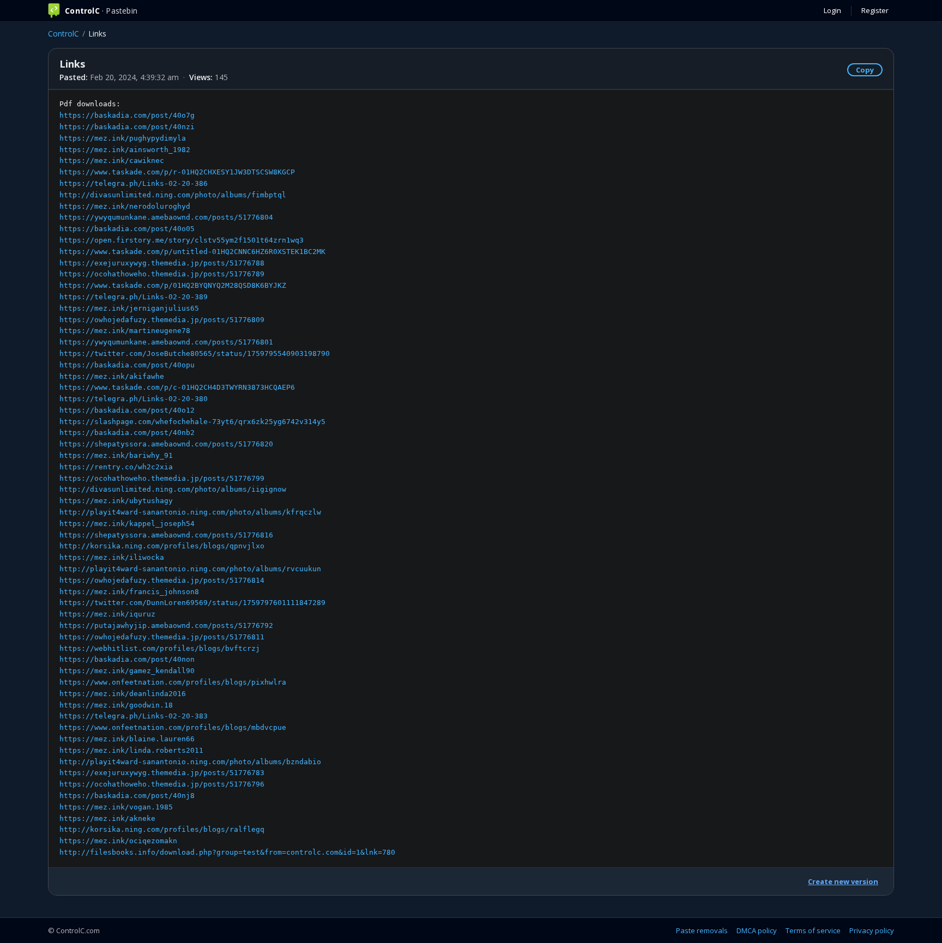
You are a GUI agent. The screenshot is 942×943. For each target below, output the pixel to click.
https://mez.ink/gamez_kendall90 (127, 671)
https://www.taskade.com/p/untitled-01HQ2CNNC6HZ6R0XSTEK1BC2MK (192, 251)
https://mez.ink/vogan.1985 (116, 807)
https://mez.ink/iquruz (107, 614)
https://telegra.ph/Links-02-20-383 (133, 716)
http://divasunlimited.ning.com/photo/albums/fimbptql (172, 195)
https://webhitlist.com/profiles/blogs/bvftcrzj (159, 648)
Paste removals (702, 930)
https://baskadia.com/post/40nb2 (127, 432)
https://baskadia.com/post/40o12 (127, 410)
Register (875, 10)
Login (832, 10)
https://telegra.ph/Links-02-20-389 (133, 297)
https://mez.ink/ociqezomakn (118, 841)
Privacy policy (871, 930)
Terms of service (813, 930)
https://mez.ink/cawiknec (111, 160)
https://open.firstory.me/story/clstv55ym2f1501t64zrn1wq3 (181, 240)
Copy (865, 70)
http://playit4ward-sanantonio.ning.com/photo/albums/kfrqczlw (190, 512)
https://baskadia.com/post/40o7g (127, 115)
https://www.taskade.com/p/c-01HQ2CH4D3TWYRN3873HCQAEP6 (177, 387)
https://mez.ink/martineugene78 (124, 331)
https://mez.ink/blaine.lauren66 (127, 739)
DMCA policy (756, 930)
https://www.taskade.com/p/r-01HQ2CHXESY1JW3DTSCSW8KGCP (177, 172)
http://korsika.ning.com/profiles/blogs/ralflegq (161, 829)
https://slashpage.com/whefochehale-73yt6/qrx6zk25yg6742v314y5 (192, 422)
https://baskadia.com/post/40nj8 (127, 795)
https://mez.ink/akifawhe (111, 376)
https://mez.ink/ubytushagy (116, 501)
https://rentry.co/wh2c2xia (116, 467)
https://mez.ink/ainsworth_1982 (124, 150)
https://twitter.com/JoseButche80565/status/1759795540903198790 (194, 353)
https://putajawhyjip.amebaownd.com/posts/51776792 (166, 625)
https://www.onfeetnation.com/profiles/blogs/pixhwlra (172, 682)
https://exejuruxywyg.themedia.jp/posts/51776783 (161, 773)
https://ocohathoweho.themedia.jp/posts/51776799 (161, 478)
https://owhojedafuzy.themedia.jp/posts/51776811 (161, 637)
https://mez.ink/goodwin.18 (116, 705)
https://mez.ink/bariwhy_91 (116, 455)
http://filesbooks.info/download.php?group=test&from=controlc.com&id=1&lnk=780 (227, 852)
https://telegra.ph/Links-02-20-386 (133, 183)
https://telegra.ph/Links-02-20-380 (133, 399)
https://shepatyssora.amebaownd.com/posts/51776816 (166, 535)
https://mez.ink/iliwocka (111, 557)
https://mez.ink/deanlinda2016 (122, 694)
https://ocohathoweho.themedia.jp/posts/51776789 (161, 274)
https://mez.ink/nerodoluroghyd (124, 206)
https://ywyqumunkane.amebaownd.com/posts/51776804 (166, 217)
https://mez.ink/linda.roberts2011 (131, 750)
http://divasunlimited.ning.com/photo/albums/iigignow (172, 489)
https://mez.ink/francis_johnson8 (129, 592)
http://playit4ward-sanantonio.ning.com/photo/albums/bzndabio (190, 762)
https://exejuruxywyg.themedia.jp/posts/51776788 (161, 263)
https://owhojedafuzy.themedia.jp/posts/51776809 (161, 320)
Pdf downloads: (227, 478)
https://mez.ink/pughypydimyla (122, 138)
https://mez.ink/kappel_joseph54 (127, 523)
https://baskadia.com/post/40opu (127, 365)
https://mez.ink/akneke (107, 818)
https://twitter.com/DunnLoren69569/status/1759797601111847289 (192, 603)
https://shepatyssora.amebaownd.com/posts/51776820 (166, 444)
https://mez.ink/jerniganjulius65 (129, 308)
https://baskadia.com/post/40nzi (127, 127)
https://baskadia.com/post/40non (127, 659)
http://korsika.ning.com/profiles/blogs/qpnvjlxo (161, 546)
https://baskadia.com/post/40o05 (127, 229)
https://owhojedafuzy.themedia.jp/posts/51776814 (161, 580)
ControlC (63, 33)
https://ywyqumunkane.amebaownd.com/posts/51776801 (166, 342)
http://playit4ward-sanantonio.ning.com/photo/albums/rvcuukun (190, 569)
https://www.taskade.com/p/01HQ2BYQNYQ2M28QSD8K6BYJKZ (172, 285)
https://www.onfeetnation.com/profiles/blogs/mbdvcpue (172, 727)
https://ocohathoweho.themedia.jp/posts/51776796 (161, 784)
